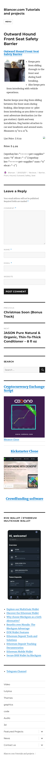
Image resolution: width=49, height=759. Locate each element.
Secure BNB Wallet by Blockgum (24, 655)
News (7, 738)
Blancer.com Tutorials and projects (22, 11)
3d (5, 725)
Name (8, 249)
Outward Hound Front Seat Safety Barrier (21, 53)
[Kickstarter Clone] (24, 473)
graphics (8, 704)
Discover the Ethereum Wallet (23, 613)
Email (8, 263)
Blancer (11, 173)
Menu (8, 21)
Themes (8, 698)
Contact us (10, 745)
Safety (28, 175)
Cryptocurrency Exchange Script (24, 388)
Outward (20, 175)
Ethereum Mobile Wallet (20, 651)
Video (7, 684)
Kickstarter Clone (24, 451)
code (6, 711)
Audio (7, 718)
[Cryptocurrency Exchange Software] (24, 417)
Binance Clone (11, 439)
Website (8, 276)
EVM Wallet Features (18, 632)
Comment (10, 208)
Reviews (32, 173)
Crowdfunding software (24, 499)
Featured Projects (13, 731)
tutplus (8, 691)
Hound (12, 175)
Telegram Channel (16, 671)
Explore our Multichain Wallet (23, 609)
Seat (33, 175)
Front (6, 175)
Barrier (42, 173)
